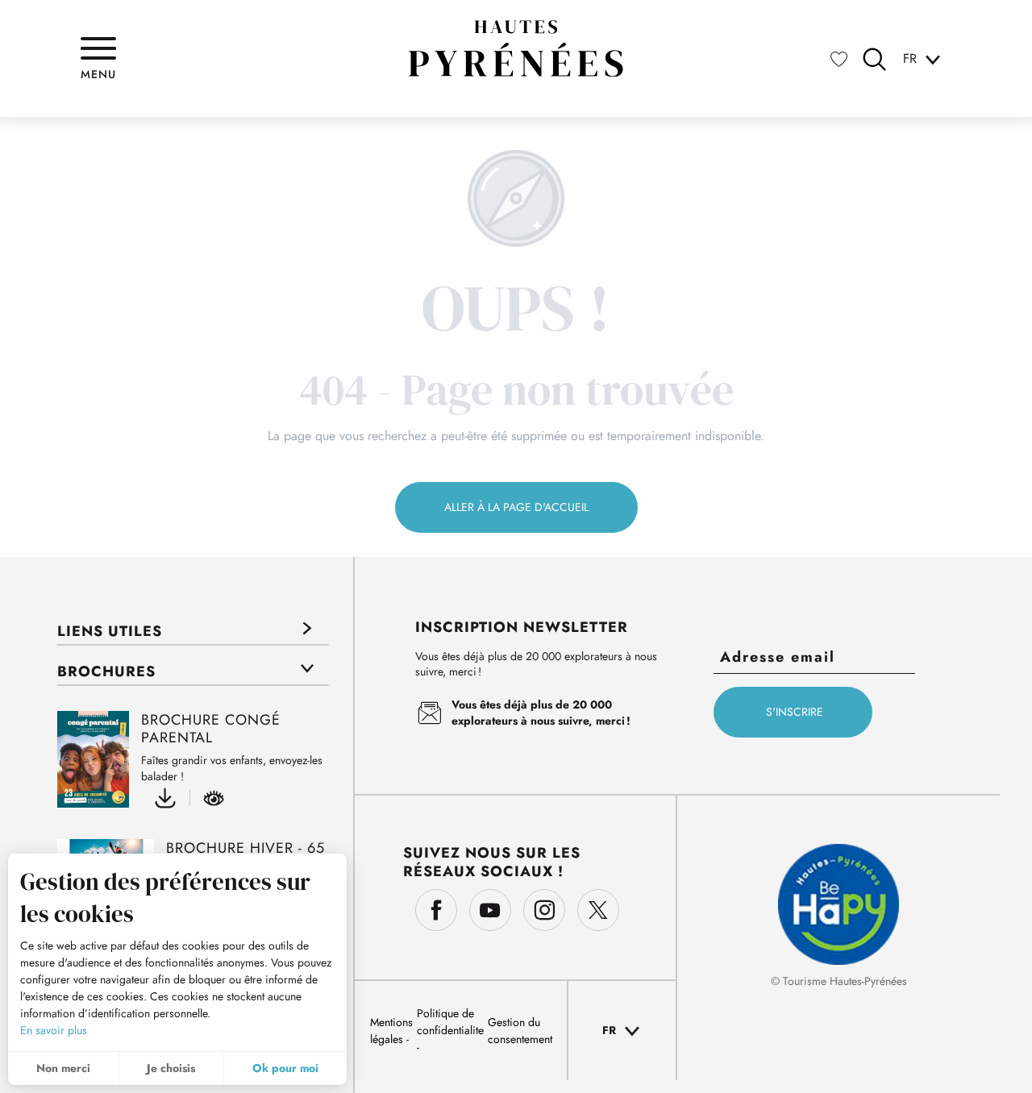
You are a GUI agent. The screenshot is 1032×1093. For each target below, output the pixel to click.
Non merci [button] (63, 1068)
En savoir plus (53, 1030)
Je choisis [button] (171, 1068)
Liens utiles (109, 631)
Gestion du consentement (520, 1030)
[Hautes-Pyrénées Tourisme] (516, 48)
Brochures (106, 671)
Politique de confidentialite (450, 1021)
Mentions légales (391, 1030)
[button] (874, 59)
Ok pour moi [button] (285, 1068)
